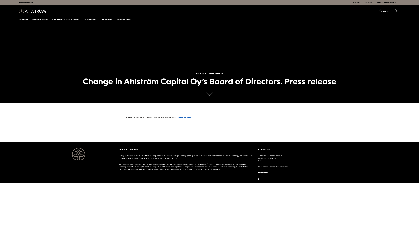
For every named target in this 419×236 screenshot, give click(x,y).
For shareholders (26, 2)
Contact (369, 2)
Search (385, 11)
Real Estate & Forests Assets (65, 19)
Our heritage (106, 19)
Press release (184, 117)
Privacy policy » (264, 173)
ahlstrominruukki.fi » (386, 2)
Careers (357, 2)
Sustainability (89, 19)
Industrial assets (40, 19)
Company (23, 19)
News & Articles (124, 19)
